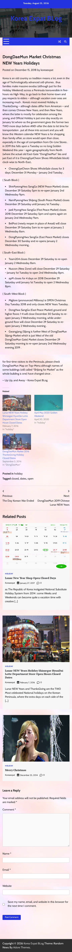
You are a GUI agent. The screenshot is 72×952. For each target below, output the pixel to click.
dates (23, 478)
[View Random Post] (59, 41)
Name (7, 853)
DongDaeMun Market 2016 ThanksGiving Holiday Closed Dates (16, 455)
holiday (18, 473)
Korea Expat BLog (36, 18)
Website (7, 885)
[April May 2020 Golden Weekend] (48, 403)
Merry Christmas (15, 770)
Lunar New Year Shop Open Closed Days (30, 578)
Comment (9, 809)
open (30, 478)
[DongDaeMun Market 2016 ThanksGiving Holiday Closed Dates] (17, 442)
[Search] (65, 41)
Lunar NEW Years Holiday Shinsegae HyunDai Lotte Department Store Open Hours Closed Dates (34, 674)
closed (15, 478)
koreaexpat (47, 70)
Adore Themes (21, 947)
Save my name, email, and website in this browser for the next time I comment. (38, 903)
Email (7, 869)
